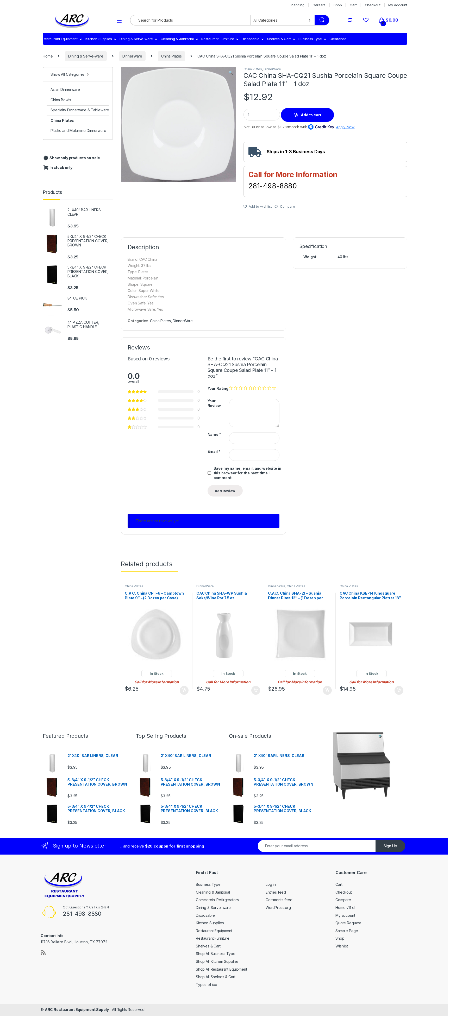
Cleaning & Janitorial (177, 39)
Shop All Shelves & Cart (215, 977)
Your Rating (218, 388)
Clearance (337, 39)
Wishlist (341, 946)
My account (397, 5)
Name (214, 434)
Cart (353, 5)
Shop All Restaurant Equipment (221, 969)
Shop (338, 5)
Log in (271, 884)
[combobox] (190, 20)
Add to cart (311, 115)
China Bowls (61, 100)
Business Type (310, 39)
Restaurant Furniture (217, 39)
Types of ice (206, 984)
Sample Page (346, 930)
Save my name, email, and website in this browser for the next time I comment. (247, 473)
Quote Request (348, 923)
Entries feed (276, 892)
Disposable (250, 39)
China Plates (171, 56)
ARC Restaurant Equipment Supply (77, 1009)
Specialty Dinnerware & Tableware (80, 110)
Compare (287, 206)
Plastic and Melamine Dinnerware (78, 130)
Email (214, 451)
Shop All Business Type (215, 953)
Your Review (214, 403)
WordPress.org (278, 907)
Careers (319, 5)
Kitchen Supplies (98, 39)
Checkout (372, 5)
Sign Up (390, 846)
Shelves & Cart (279, 39)
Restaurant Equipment (60, 39)
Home (48, 56)
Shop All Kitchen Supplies (217, 961)
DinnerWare (132, 56)
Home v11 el (345, 907)
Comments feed (279, 899)
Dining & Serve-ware (136, 39)
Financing (296, 5)
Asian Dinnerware (65, 89)
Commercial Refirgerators (217, 899)
